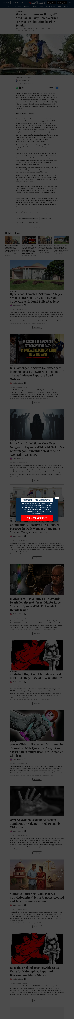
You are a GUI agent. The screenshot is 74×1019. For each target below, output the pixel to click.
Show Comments (37, 227)
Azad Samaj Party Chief (32, 222)
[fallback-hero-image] (12, 240)
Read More (37, 327)
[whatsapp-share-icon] (17, 88)
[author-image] (17, 80)
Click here (33, 212)
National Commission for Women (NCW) (27, 218)
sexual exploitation (46, 218)
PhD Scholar (20, 222)
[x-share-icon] (20, 88)
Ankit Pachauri (22, 80)
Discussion (67, 7)
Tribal (20, 7)
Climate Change (50, 7)
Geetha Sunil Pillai (18, 305)
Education (27, 7)
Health (35, 7)
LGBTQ (60, 7)
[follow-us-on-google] (57, 87)
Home (9, 7)
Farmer (41, 7)
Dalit (14, 7)
